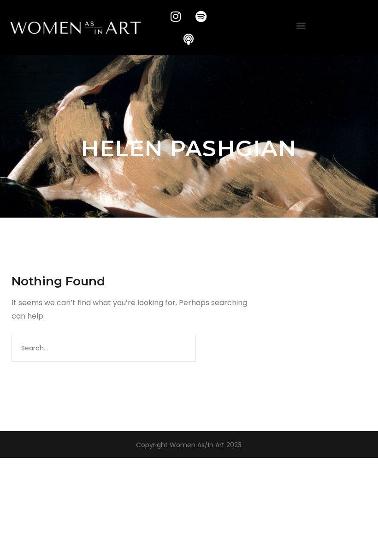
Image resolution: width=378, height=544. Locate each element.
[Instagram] (175, 16)
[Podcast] (188, 39)
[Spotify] (201, 16)
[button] (301, 25)
